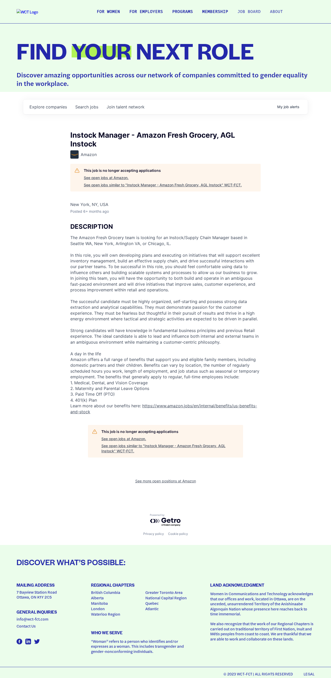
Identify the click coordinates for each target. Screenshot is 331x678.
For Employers (146, 12)
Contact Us (26, 626)
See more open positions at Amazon (165, 481)
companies (48, 106)
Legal (309, 673)
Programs (182, 12)
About (276, 12)
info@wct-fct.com (32, 619)
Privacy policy (153, 534)
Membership (215, 12)
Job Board (249, 12)
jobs (86, 106)
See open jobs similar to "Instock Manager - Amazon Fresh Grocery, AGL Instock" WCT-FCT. (163, 185)
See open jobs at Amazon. (106, 177)
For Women (108, 12)
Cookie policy (178, 534)
